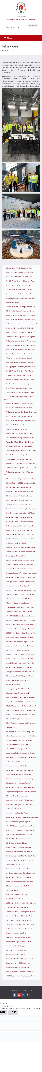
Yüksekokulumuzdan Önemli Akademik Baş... (19, 473)
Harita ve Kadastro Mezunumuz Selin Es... (21, 298)
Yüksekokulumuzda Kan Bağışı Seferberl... (21, 412)
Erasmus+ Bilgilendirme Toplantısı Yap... (20, 852)
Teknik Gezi (10, 727)
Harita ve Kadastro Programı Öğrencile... (20, 384)
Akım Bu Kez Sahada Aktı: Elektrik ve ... (20, 599)
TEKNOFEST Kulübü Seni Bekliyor (18, 774)
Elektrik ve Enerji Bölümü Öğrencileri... (19, 433)
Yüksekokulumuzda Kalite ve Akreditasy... (21, 341)
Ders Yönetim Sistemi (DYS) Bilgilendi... (20, 328)
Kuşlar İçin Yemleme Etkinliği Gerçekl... (20, 959)
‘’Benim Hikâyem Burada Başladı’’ (18, 603)
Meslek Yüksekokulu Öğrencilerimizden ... (21, 311)
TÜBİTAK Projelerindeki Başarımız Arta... (20, 826)
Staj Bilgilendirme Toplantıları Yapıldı (19, 834)
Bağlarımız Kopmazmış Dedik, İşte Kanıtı (20, 637)
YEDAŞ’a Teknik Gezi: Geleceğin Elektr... (20, 392)
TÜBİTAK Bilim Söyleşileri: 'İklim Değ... (19, 740)
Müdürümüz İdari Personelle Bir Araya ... (20, 972)
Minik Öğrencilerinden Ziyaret (16, 843)
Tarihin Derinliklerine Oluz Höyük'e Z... (19, 916)
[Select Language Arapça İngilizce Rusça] (12, 27)
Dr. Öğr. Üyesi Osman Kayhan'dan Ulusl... (21, 367)
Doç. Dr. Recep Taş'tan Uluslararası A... (20, 272)
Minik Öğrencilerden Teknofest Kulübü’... (20, 770)
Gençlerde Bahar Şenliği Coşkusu (18, 822)
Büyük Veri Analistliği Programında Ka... (20, 362)
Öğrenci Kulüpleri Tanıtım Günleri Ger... (20, 667)
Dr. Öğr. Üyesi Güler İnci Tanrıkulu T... (19, 354)
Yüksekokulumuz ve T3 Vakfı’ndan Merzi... (21, 552)
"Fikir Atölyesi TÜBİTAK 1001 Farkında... (20, 607)
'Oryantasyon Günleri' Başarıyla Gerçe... (20, 676)
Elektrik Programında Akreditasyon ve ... (20, 403)
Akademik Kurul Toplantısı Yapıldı (18, 693)
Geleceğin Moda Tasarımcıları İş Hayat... (20, 500)
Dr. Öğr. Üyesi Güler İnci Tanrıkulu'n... (19, 416)
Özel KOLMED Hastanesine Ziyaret (18, 839)
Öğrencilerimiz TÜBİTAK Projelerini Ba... (20, 877)
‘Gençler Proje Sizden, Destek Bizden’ (19, 860)
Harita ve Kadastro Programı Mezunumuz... (21, 573)
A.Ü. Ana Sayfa (33, 25)
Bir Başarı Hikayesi (13, 684)
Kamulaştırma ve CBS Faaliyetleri (18, 963)
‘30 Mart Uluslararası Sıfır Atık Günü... (19, 504)
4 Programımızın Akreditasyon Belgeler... (20, 564)
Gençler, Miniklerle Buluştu (15, 946)
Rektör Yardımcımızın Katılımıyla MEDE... (21, 659)
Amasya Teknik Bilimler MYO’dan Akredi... (21, 582)
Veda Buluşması (12, 890)
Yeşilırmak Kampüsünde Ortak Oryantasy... (21, 792)
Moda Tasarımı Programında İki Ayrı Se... (21, 723)
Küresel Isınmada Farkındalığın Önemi (20, 882)
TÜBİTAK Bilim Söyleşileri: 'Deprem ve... (20, 749)
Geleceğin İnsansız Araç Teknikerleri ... (20, 408)
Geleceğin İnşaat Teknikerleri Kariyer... (20, 517)
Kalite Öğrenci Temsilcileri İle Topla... (19, 847)
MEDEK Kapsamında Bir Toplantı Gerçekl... (21, 706)
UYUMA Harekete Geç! (14, 899)
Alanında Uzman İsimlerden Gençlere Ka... (21, 736)
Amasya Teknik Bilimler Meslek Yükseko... (21, 646)
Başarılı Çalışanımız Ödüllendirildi (18, 967)
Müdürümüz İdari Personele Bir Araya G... (21, 697)
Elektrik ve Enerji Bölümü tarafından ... (19, 496)
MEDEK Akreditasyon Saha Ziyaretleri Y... (21, 633)
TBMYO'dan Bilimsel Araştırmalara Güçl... (21, 976)
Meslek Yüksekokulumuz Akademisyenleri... (21, 560)
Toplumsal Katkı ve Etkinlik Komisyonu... (20, 289)
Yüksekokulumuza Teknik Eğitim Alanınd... (21, 710)
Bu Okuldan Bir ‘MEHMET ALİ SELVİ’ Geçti (21, 856)
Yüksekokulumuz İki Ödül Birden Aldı (19, 929)
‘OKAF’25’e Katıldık (13, 762)
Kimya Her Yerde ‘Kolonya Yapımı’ (18, 783)
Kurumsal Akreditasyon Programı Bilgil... (20, 779)
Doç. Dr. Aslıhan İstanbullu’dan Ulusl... (19, 388)
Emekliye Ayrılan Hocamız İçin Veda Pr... (20, 800)
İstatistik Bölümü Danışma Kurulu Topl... (20, 492)
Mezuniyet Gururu (12, 302)
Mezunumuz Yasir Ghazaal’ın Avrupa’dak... (21, 463)
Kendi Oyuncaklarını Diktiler (16, 556)
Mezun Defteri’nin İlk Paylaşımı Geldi (19, 268)
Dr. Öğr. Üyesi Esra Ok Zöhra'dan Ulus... (20, 281)
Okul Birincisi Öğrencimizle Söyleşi (18, 942)
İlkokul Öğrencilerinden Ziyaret (17, 933)
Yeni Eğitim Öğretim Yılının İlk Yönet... (19, 689)
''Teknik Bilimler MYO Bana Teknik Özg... (20, 534)
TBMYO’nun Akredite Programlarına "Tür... (21, 307)
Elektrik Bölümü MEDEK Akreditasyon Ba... (21, 483)
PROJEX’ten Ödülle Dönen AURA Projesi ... (21, 624)
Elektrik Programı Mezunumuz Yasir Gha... (21, 620)
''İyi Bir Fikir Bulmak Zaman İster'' (18, 869)
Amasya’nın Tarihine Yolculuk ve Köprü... (20, 753)
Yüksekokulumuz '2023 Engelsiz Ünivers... (21, 912)
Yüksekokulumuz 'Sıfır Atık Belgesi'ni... (20, 612)
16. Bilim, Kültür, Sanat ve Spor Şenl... (19, 719)
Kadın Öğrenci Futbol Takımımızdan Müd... (21, 714)
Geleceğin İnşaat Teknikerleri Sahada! (19, 522)
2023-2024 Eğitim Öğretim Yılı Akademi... (21, 903)
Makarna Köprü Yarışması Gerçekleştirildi (21, 757)
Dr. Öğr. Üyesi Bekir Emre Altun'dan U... (20, 285)
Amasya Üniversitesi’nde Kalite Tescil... (20, 569)
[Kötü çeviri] (13, 1012)
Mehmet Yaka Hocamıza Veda (17, 796)
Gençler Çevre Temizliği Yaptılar (17, 813)
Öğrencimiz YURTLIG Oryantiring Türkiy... (21, 732)
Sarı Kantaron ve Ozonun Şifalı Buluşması (21, 509)
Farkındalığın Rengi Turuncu (16, 894)
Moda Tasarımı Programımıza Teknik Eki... (21, 332)
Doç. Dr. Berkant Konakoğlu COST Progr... (21, 513)
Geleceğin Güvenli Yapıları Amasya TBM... (21, 577)
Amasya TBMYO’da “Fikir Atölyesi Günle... (21, 547)
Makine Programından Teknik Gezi (18, 886)
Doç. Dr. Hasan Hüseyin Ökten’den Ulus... (21, 319)
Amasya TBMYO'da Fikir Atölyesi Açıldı (20, 654)
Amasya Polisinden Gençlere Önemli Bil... (21, 672)
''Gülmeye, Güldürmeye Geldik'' (17, 907)
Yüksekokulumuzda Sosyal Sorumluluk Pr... (21, 345)
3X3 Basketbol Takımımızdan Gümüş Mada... (18, 398)
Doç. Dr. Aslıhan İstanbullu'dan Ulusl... (19, 277)
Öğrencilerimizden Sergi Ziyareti (17, 586)
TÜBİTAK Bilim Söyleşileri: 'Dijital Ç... (19, 744)
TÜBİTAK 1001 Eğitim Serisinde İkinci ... (20, 616)
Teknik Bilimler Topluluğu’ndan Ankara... (20, 459)
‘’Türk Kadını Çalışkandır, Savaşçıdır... (19, 920)
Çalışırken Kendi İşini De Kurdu (17, 543)
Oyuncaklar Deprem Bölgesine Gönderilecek (22, 817)
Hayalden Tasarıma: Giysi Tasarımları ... (20, 446)
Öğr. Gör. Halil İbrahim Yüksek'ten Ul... (20, 425)
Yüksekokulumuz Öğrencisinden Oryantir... (21, 337)
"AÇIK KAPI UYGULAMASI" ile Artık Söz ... (21, 702)
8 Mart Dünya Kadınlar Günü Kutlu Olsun (20, 830)
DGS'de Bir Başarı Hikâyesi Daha (18, 680)
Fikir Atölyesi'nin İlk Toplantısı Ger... (18, 650)
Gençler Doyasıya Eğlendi (15, 954)
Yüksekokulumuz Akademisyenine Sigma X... (22, 324)
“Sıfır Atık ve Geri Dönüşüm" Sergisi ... (19, 358)
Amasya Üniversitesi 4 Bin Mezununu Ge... (21, 315)
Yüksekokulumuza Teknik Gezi (17, 429)
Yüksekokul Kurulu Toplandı (16, 809)
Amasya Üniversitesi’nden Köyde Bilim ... (20, 530)
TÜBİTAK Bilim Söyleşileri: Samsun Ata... (20, 438)
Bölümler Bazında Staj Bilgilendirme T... (20, 526)
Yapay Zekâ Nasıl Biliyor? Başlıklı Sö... (20, 442)
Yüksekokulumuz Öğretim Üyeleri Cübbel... (21, 594)
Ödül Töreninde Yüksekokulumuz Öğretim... (21, 590)
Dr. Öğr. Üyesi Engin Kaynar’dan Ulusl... (20, 455)
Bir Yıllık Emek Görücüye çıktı (16, 950)
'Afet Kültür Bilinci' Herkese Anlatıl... (18, 937)
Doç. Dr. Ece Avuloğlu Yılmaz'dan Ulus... (20, 294)
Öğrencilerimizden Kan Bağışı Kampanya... (21, 787)
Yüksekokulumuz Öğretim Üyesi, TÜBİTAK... (22, 468)
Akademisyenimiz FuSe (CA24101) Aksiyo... (21, 450)
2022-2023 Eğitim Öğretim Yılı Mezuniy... (20, 924)
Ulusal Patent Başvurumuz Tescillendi (19, 804)
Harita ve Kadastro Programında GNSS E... (21, 539)
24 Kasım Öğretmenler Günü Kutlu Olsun (21, 873)
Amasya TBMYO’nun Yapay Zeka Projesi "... (22, 629)
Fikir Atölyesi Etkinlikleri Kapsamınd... (19, 487)
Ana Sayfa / (6, 50)
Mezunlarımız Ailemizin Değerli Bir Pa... (20, 642)
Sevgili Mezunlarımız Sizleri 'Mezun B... (20, 663)
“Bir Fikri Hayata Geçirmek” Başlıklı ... (19, 375)
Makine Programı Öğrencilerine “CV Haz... (21, 379)
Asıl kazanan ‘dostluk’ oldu (15, 864)
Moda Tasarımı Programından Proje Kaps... (21, 479)
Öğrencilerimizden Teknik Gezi (17, 766)
